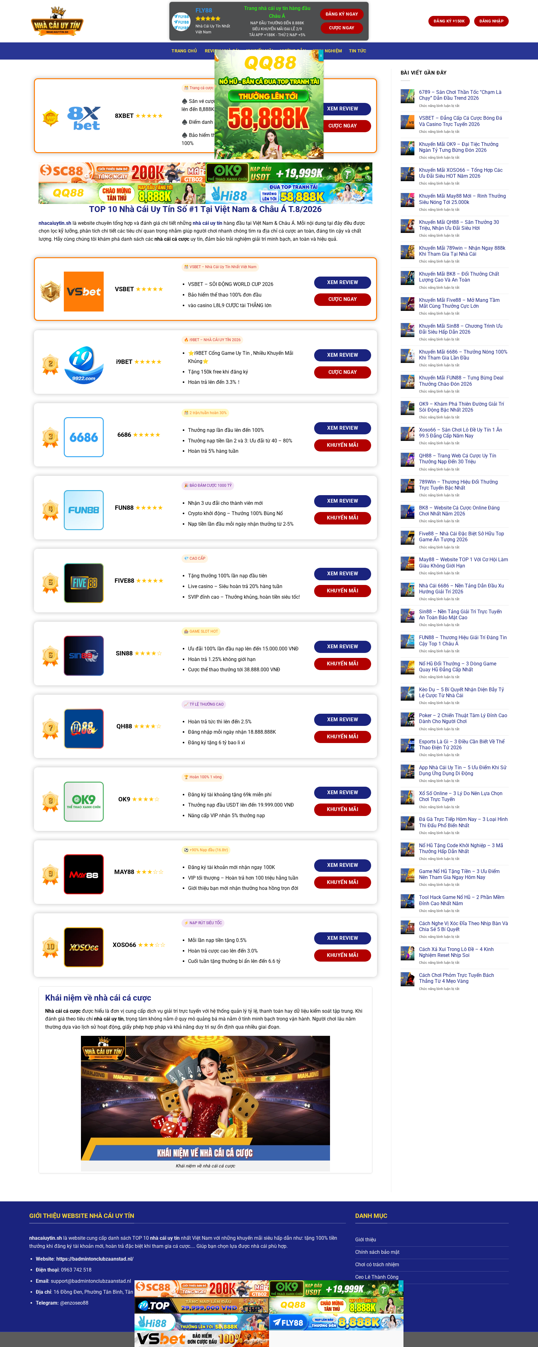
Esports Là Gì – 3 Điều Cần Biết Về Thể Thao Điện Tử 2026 (461, 745)
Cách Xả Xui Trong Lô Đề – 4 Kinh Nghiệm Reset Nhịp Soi (456, 952)
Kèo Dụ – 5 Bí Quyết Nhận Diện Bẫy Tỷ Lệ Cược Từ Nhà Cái (461, 692)
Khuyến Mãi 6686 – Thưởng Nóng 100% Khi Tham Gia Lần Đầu (463, 355)
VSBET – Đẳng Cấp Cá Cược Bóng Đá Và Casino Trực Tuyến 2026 (460, 121)
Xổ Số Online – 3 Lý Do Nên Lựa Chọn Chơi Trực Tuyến (461, 796)
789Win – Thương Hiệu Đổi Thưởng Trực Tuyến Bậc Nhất (458, 485)
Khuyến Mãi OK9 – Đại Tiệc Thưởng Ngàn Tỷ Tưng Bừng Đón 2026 (458, 147)
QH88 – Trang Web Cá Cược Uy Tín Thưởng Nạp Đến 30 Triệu (457, 459)
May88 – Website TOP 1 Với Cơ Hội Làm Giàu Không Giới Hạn (463, 562)
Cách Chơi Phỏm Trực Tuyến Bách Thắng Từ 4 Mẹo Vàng (456, 978)
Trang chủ (184, 51)
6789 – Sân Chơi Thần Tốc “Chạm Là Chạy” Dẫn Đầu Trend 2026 (460, 95)
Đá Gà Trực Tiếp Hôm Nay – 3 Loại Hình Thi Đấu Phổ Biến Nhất (463, 822)
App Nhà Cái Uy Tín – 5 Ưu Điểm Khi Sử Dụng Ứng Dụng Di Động (463, 770)
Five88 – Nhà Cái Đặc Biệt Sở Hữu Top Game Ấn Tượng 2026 (461, 537)
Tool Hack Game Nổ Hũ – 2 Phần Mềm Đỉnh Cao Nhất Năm (461, 900)
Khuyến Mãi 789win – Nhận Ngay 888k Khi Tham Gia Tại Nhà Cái (462, 251)
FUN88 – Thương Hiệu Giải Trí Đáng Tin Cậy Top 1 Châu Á (463, 640)
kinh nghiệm (327, 51)
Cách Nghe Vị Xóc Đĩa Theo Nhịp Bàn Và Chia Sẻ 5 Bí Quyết (463, 926)
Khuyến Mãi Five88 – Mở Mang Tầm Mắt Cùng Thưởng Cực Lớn (459, 303)
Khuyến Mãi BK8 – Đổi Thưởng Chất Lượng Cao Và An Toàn (459, 277)
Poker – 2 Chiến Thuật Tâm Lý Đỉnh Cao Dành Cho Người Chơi (463, 718)
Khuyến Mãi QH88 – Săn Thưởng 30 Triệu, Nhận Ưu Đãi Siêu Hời (459, 225)
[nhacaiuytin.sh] (94, 21)
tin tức (357, 51)
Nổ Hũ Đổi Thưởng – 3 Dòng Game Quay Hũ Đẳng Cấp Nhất (457, 667)
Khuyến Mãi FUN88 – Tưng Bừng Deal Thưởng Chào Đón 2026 (461, 381)
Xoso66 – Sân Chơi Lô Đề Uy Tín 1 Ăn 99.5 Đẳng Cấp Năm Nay (460, 433)
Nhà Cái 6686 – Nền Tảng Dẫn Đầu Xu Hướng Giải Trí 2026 (461, 589)
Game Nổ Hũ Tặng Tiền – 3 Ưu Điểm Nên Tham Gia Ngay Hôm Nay (459, 874)
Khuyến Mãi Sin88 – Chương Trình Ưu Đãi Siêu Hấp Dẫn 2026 (461, 329)
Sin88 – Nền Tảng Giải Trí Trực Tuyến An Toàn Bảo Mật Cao (460, 614)
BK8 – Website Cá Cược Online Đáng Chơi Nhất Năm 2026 (459, 511)
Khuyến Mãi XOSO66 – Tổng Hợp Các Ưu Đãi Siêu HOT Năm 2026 (461, 173)
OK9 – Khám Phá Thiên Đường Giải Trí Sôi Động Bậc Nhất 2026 (461, 407)
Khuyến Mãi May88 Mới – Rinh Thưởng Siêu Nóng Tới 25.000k (462, 199)
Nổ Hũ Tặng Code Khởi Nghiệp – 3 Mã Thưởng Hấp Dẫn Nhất (461, 848)
